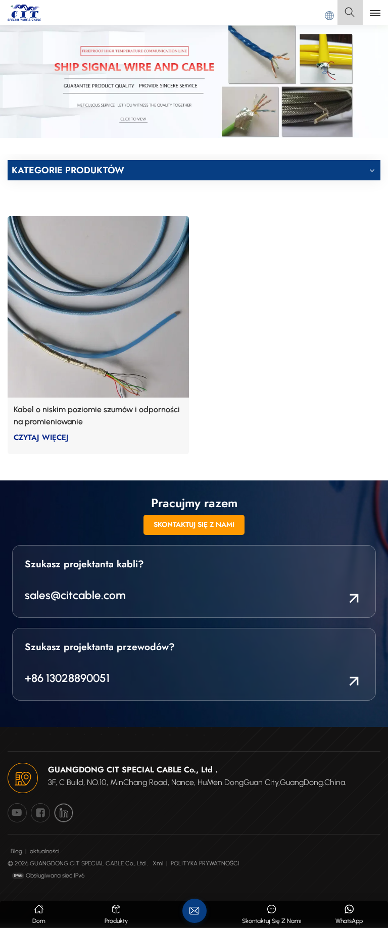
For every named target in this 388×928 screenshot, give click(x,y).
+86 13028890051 (67, 678)
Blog (16, 851)
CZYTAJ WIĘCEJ (41, 437)
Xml (158, 863)
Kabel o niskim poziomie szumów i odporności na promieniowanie (97, 415)
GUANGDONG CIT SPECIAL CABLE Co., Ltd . (133, 769)
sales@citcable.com (75, 595)
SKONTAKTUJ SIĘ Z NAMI (194, 524)
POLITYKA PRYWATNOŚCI (205, 863)
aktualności (44, 851)
